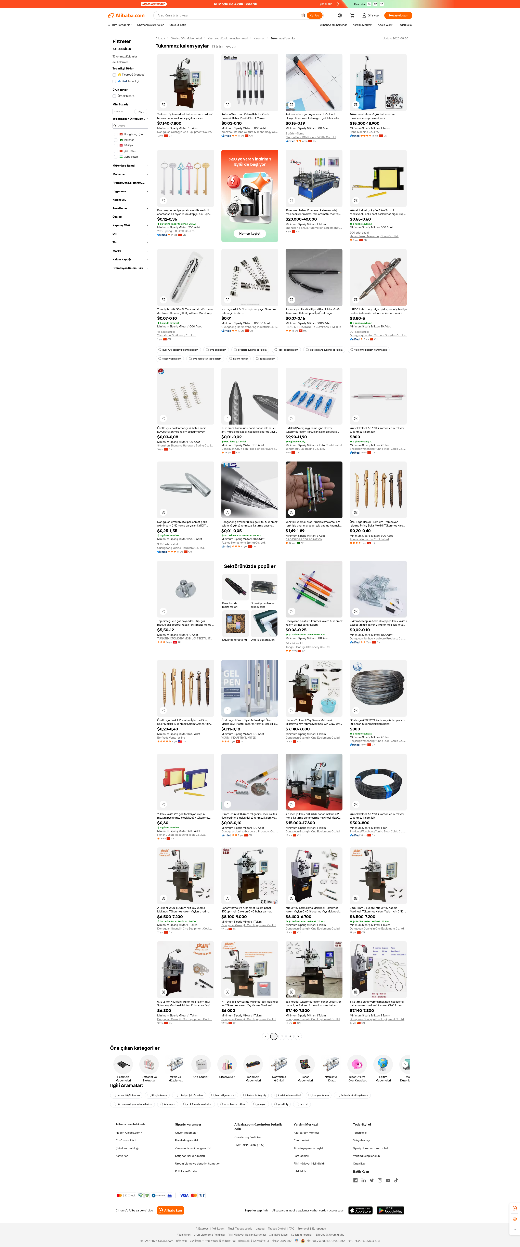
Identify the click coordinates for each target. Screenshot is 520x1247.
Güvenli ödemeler (186, 1132)
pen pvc (261, 1104)
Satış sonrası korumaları (190, 1155)
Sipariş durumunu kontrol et (370, 1148)
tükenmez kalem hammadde (370, 349)
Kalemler (259, 38)
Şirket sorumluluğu (128, 1148)
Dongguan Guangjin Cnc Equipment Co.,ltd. (184, 131)
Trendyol (303, 1228)
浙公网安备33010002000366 (326, 1241)
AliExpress (202, 1228)
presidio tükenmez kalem (252, 349)
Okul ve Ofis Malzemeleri (186, 38)
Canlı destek (301, 1140)
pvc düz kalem (218, 349)
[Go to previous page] (265, 1036)
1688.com (218, 1228)
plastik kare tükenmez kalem (326, 349)
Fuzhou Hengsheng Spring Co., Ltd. (243, 542)
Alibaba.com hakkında (130, 1124)
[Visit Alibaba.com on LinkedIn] (363, 1180)
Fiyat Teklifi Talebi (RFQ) (249, 1144)
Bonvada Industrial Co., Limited (369, 539)
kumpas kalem (320, 1095)
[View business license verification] (297, 1241)
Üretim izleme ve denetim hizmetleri (197, 1163)
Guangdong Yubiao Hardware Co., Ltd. (181, 547)
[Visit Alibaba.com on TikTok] (396, 1180)
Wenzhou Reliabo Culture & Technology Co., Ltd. (249, 131)
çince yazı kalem (171, 358)
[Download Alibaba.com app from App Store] (360, 1210)
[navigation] (130, 538)
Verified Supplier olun (366, 1155)
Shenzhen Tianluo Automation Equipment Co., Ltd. (314, 227)
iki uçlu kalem (159, 1095)
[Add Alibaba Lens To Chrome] (170, 1210)
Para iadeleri (301, 1155)
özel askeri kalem (288, 349)
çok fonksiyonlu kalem (199, 1104)
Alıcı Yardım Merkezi (306, 1132)
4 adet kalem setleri (289, 1095)
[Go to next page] (298, 1036)
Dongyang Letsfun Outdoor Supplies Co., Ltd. (378, 335)
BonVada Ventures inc (171, 737)
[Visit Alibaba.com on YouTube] (388, 1180)
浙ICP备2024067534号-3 (364, 1241)
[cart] (353, 16)
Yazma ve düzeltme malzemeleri (228, 38)
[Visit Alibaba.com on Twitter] (371, 1180)
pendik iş (283, 1104)
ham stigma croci (225, 1095)
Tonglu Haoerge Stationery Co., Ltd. (308, 647)
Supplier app (253, 1210)
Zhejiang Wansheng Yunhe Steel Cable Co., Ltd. (378, 448)
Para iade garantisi (186, 1140)
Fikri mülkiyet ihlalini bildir (309, 1163)
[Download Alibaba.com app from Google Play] (390, 1210)
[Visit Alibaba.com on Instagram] (379, 1180)
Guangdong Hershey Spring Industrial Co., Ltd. (249, 326)
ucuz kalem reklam (235, 1104)
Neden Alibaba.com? (129, 1132)
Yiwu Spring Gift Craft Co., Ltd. (176, 231)
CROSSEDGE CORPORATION (304, 539)
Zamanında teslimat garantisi (193, 1148)
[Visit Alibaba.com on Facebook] (355, 1180)
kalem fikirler (240, 358)
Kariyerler (122, 1155)
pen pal (304, 1104)
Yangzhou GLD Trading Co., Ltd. (305, 448)
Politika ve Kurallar (186, 1171)
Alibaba (160, 38)
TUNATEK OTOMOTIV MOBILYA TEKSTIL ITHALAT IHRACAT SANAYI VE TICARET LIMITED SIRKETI (185, 638)
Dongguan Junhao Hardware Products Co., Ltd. (378, 638)
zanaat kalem (267, 358)
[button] (302, 15)
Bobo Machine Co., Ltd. (364, 131)
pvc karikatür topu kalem (207, 358)
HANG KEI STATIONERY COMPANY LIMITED (313, 326)
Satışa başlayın (362, 1140)
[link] (514, 1208)
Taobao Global (277, 1228)
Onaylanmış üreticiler (247, 1137)
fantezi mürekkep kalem (354, 1095)
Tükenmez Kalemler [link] (283, 38)
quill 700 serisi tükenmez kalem (180, 349)
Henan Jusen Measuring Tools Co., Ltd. (374, 236)
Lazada (260, 1228)
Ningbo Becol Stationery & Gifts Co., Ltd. (311, 137)
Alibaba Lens (137, 1210)
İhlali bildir (300, 1171)
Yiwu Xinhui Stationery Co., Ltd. (176, 335)
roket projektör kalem (191, 1095)
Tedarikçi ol (360, 1132)
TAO (291, 1228)
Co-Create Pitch (126, 1140)
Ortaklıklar (359, 1163)
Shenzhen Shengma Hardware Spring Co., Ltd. (185, 445)
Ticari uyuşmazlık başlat (308, 1148)
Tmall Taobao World (240, 1228)
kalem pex (170, 1104)
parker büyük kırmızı (128, 1095)
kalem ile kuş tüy (256, 1095)
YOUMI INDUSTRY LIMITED (238, 737)
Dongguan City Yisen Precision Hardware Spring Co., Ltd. (249, 448)
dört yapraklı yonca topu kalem (134, 1104)
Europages (319, 1228)
